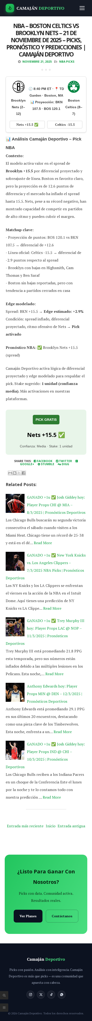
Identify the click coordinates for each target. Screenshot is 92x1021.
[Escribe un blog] (14, 473)
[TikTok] (51, 995)
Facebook (44, 461)
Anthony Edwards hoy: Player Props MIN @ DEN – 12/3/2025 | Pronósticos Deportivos (54, 694)
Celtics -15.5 (65, 124)
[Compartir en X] (19, 473)
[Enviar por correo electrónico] (10, 473)
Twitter (65, 461)
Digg (65, 464)
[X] (41, 995)
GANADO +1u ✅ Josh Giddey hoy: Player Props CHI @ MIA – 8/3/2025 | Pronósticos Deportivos (56, 505)
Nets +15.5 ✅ (27, 124)
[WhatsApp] (62, 995)
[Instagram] (30, 995)
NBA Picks (66, 62)
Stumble (47, 464)
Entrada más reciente (25, 826)
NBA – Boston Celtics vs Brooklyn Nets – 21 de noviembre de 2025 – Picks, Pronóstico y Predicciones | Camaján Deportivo (46, 40)
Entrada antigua (71, 826)
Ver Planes (28, 916)
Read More (43, 542)
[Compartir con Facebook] (23, 473)
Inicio (50, 826)
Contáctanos (62, 916)
